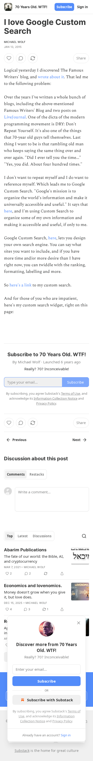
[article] (46, 561)
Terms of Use (70, 393)
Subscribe (64, 7)
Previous (19, 440)
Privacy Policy (62, 721)
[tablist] (25, 474)
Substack (22, 750)
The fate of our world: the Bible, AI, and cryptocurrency (34, 559)
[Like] (9, 58)
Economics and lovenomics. (33, 585)
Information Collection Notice (55, 398)
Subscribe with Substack (50, 699)
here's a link (20, 285)
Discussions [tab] (42, 536)
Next (76, 440)
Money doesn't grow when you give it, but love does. (34, 594)
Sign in (82, 7)
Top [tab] (10, 536)
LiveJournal (15, 117)
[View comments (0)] (21, 58)
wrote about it (51, 77)
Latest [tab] (23, 536)
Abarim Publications (25, 549)
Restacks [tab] (37, 474)
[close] (79, 623)
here (8, 211)
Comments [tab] (16, 474)
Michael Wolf (14, 42)
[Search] (84, 536)
